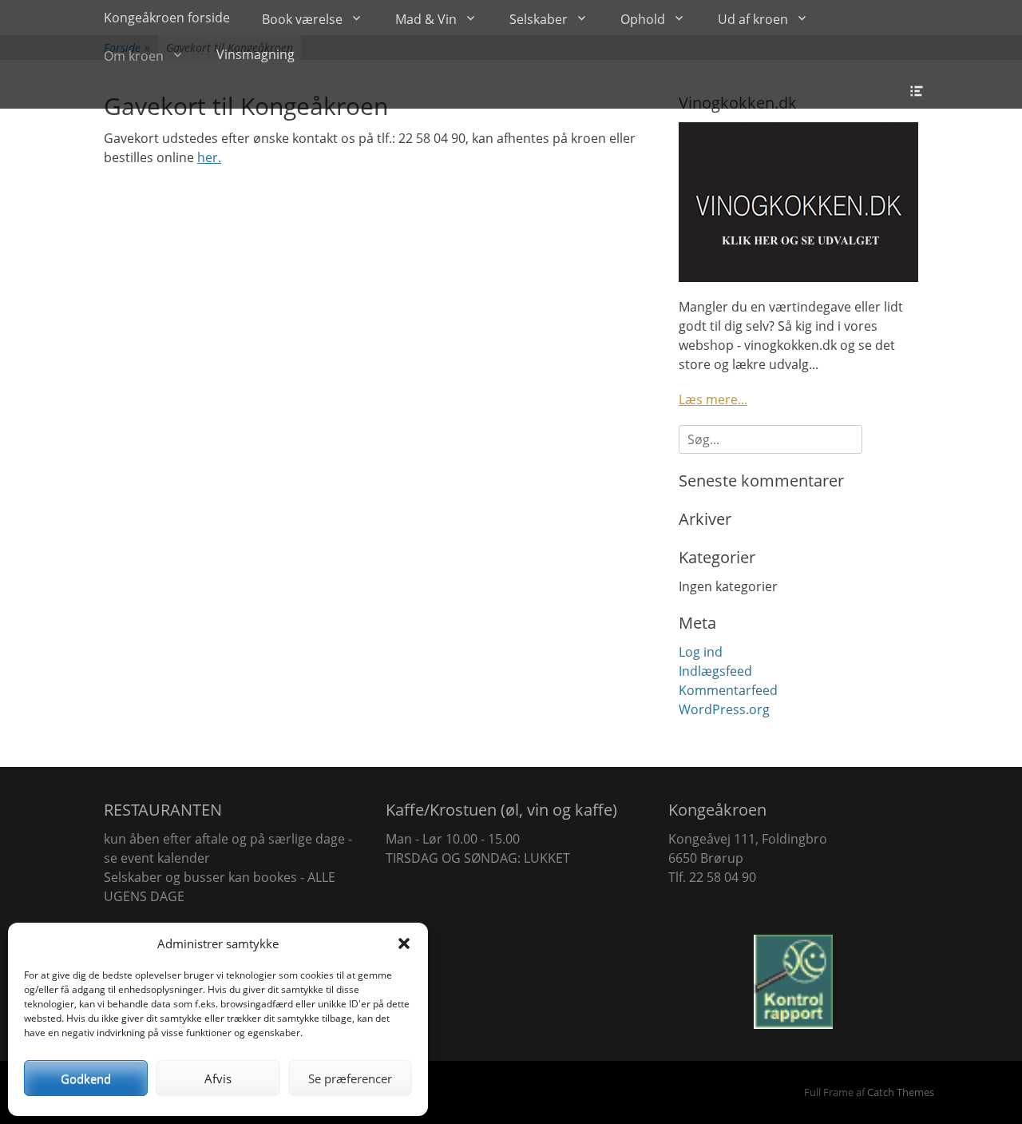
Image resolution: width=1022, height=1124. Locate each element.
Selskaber (538, 19)
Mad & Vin (426, 19)
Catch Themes (900, 1092)
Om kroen (134, 56)
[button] (404, 943)
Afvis (218, 1078)
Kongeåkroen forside (167, 17)
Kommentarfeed (728, 690)
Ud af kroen (753, 19)
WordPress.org (724, 709)
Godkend (86, 1078)
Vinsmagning (255, 54)
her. (209, 157)
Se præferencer (350, 1078)
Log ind (701, 652)
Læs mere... (713, 399)
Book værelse (302, 19)
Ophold (642, 19)
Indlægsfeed (715, 671)
